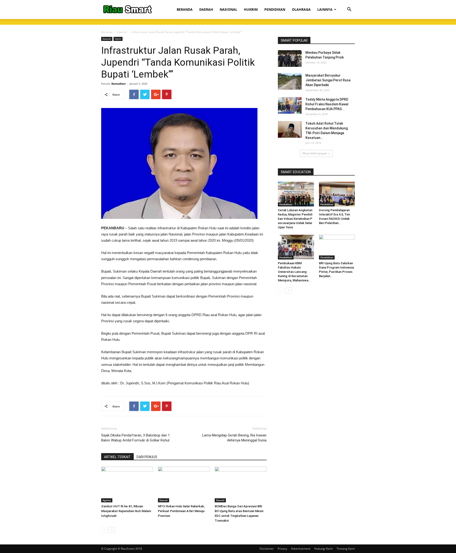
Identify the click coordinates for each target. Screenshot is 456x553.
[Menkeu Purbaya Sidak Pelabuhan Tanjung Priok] (290, 58)
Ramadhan (118, 83)
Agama (107, 500)
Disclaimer (267, 549)
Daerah (122, 32)
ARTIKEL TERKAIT (117, 457)
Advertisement (300, 549)
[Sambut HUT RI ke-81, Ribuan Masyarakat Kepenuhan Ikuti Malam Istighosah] (127, 484)
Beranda (107, 32)
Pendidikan (285, 204)
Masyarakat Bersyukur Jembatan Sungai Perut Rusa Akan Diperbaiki (328, 80)
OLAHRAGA (301, 9)
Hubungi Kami (323, 549)
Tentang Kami (346, 549)
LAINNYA (324, 9)
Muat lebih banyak (315, 153)
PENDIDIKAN (274, 9)
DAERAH (206, 9)
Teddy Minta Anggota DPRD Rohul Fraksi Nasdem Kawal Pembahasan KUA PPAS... (326, 104)
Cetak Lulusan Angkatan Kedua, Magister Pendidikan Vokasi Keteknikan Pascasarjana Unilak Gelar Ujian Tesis (295, 218)
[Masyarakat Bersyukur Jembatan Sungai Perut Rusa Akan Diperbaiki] (290, 81)
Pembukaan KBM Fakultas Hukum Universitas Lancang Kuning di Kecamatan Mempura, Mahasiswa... (294, 271)
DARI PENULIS (147, 457)
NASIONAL (228, 9)
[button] (349, 10)
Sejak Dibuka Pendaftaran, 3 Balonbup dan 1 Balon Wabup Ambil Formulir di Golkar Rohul (135, 437)
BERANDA (185, 9)
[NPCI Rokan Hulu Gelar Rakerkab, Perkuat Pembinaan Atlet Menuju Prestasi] (184, 484)
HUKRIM (251, 9)
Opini (118, 38)
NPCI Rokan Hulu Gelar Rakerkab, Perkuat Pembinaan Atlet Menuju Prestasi (181, 511)
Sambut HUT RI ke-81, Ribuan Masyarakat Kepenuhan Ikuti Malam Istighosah (126, 511)
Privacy (282, 549)
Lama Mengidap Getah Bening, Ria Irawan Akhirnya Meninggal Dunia (234, 437)
